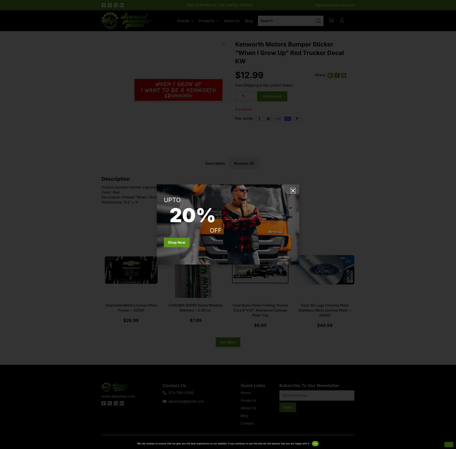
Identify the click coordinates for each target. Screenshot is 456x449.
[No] (448, 444)
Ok (315, 443)
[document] (228, 224)
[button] (293, 190)
